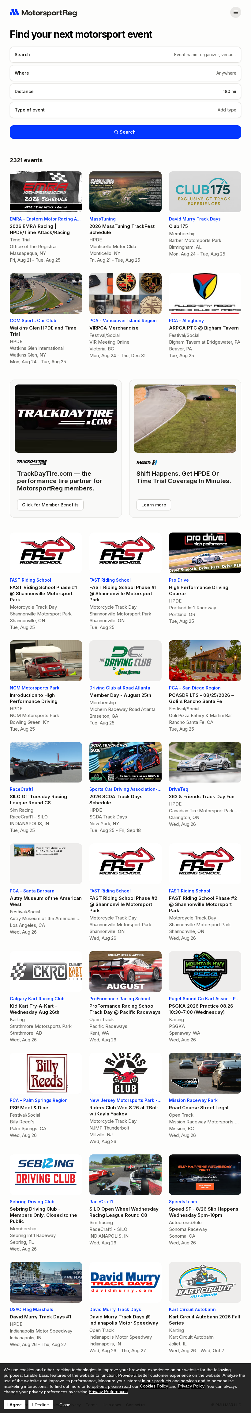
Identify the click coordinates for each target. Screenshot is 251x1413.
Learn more (153, 504)
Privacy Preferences (108, 1391)
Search (128, 132)
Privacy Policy (191, 1386)
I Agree (14, 1404)
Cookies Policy (154, 1386)
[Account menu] (235, 12)
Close (64, 1404)
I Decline (40, 1404)
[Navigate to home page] (43, 12)
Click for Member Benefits (50, 504)
